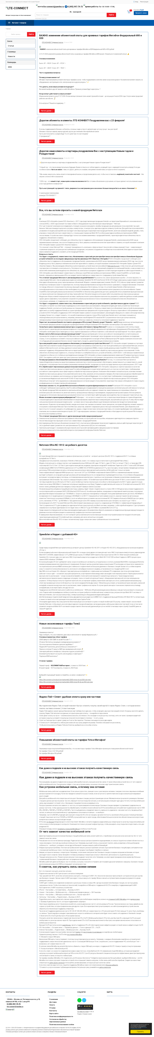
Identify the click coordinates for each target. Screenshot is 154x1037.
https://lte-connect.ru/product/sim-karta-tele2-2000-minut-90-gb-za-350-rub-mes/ (66, 682)
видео (78, 932)
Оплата (52, 1005)
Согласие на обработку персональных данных (57, 1020)
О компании (53, 999)
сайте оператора (105, 967)
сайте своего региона (56, 963)
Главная (8, 29)
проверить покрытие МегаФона (68, 829)
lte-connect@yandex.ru (53, 6)
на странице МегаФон (74, 934)
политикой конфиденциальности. (138, 1028)
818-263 (44, 18)
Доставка (53, 1002)
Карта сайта (53, 1013)
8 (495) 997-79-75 (75, 6)
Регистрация (144, 2)
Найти (111, 15)
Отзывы (52, 1008)
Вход (136, 2)
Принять (140, 1032)
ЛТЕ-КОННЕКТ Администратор (52, 42)
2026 (10, 67)
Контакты (53, 1011)
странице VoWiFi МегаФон (117, 899)
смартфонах (66, 925)
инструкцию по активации (92, 932)
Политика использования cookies (61, 1024)
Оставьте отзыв (83, 1011)
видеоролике (135, 899)
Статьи (11, 46)
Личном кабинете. (112, 965)
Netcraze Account (113, 266)
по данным (50, 822)
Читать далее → (47, 111)
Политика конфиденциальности (61, 1016)
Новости (11, 56)
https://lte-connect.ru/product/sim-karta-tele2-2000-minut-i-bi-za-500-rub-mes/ (65, 680)
